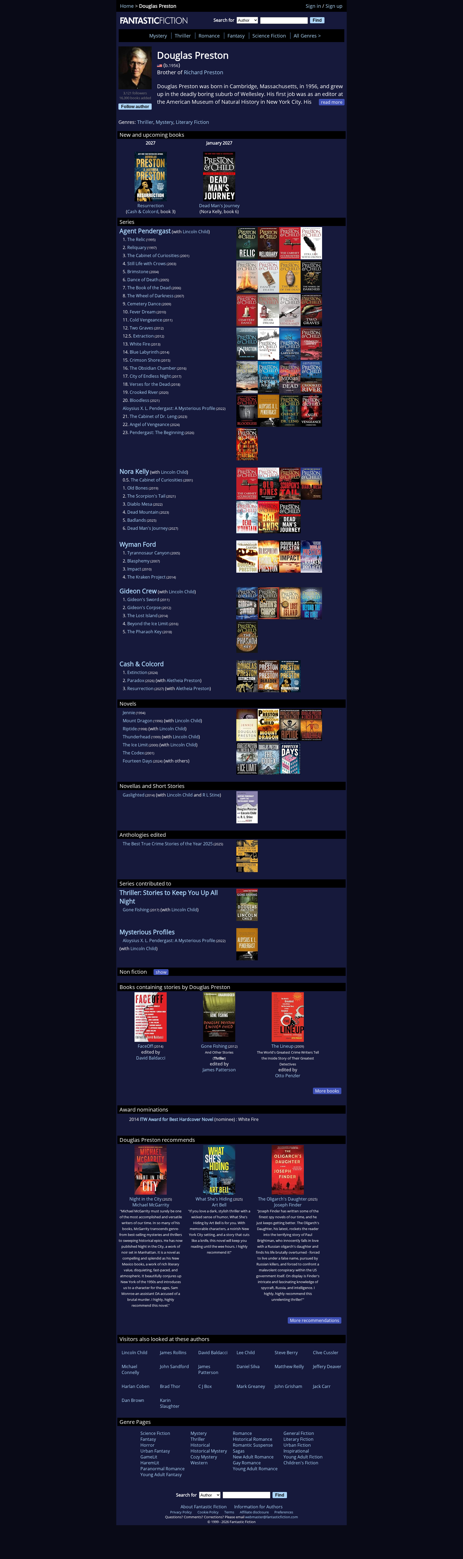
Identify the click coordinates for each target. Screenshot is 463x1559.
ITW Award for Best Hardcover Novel (176, 1119)
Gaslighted (133, 795)
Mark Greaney (251, 1386)
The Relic (136, 239)
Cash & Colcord (142, 211)
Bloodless (139, 400)
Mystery (158, 35)
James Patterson (219, 1070)
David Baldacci (150, 1058)
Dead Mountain (143, 512)
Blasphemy (138, 561)
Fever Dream (143, 312)
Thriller (183, 35)
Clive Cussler (325, 1353)
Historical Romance (252, 1439)
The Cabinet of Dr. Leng (153, 416)
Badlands (136, 520)
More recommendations (314, 1320)
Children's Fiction (300, 1463)
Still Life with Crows (146, 263)
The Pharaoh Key (144, 632)
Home (127, 6)
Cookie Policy (208, 1512)
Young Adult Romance (255, 1469)
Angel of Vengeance (149, 424)
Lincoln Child (195, 232)
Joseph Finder (288, 1205)
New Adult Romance (253, 1457)
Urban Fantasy (155, 1451)
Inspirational (296, 1451)
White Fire (140, 344)
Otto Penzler (287, 1076)
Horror (147, 1445)
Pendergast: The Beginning (157, 432)
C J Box (205, 1386)
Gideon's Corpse (144, 607)
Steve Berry (286, 1353)
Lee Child (246, 1353)
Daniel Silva (248, 1366)
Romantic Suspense (253, 1445)
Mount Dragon (137, 721)
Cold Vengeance (146, 320)
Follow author (135, 106)
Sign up (334, 6)
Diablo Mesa (139, 504)
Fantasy (236, 35)
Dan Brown (133, 1400)
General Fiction (298, 1433)
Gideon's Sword (143, 599)
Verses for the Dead (150, 384)
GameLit (148, 1457)
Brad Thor (170, 1386)
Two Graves (141, 328)
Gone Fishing (136, 910)
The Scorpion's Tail (146, 496)
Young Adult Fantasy (161, 1474)
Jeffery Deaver (327, 1366)
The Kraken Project (146, 577)
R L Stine (211, 795)
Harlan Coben (136, 1386)
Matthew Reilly (289, 1366)
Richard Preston (203, 72)
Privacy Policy (181, 1512)
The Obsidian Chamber (153, 368)
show (161, 972)
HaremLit (149, 1463)
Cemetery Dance (144, 304)
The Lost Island (142, 616)
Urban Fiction (297, 1445)
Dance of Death (143, 280)
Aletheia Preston (183, 680)
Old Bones (137, 488)
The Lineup (282, 1046)
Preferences (283, 1512)
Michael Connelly (130, 1369)
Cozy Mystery (204, 1457)
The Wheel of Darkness (150, 296)
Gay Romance (247, 1463)
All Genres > (308, 35)
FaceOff (145, 1046)
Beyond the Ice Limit (147, 624)
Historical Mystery (209, 1451)
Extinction (137, 672)
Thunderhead (136, 737)
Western (199, 1463)
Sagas (239, 1451)
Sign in (313, 6)
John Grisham (288, 1386)
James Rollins (173, 1353)
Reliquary (136, 247)
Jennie (129, 713)
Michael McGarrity (150, 1205)
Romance (209, 35)
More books (327, 1091)
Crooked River (144, 392)
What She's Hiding (214, 1199)
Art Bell (219, 1205)
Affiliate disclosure (254, 1512)
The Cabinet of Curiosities (153, 255)
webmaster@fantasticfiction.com (271, 1516)
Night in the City (145, 1199)
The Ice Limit (135, 745)
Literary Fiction (192, 122)
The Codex (133, 753)
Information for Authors (258, 1507)
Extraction (143, 336)
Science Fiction (269, 35)
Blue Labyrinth (144, 352)
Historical (200, 1445)
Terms (229, 1512)
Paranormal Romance (162, 1469)
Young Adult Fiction (303, 1457)
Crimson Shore (145, 360)
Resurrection (150, 206)
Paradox (135, 680)
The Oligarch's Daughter (282, 1199)
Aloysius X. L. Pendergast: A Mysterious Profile (169, 408)
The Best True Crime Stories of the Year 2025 (168, 844)
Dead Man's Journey (219, 206)
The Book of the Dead (149, 288)
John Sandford (174, 1366)
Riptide (130, 729)
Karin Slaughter (170, 1403)
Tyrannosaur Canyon (148, 553)
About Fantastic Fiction (204, 1507)
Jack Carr (322, 1386)
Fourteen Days (137, 761)
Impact (134, 569)
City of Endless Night (150, 376)
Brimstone (137, 272)
